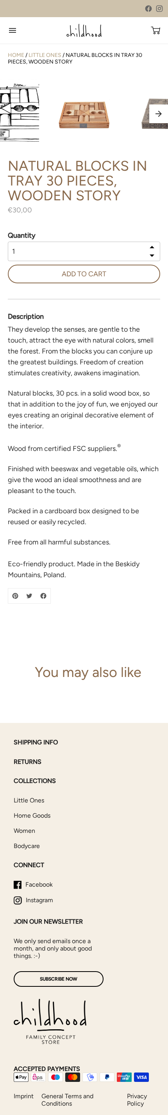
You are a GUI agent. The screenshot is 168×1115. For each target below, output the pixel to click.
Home (16, 55)
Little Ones (45, 55)
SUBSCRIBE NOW (58, 979)
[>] (152, 255)
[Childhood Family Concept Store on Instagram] (159, 8)
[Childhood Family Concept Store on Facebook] (148, 8)
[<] (152, 247)
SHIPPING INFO (36, 742)
